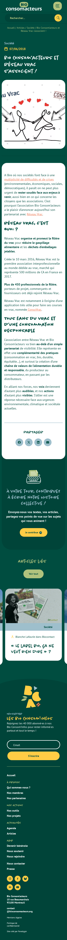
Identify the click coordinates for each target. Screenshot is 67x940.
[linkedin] (10, 887)
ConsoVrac (34, 310)
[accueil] (24, 6)
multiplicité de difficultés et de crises (29, 179)
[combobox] (31, 18)
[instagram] (10, 879)
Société (30, 27)
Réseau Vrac (34, 214)
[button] (19, 442)
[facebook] (18, 879)
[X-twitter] (25, 879)
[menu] (57, 6)
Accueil (11, 27)
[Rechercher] (58, 18)
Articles (21, 27)
